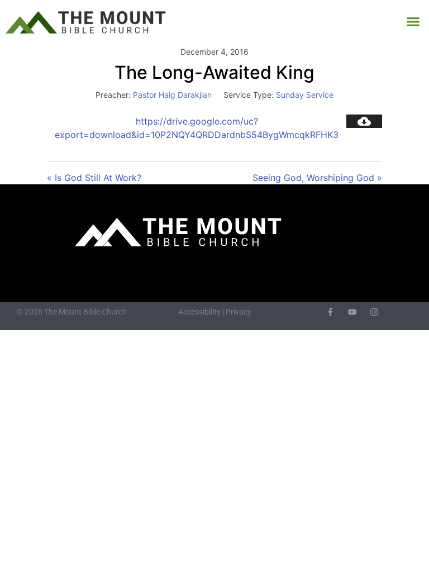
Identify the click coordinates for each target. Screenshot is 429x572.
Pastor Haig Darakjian (172, 94)
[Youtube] (352, 312)
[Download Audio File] (364, 121)
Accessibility (199, 311)
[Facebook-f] (330, 312)
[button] (413, 21)
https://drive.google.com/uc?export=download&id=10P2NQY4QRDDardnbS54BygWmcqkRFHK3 (197, 128)
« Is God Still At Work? (94, 177)
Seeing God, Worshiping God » (317, 177)
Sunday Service (304, 94)
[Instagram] (374, 312)
